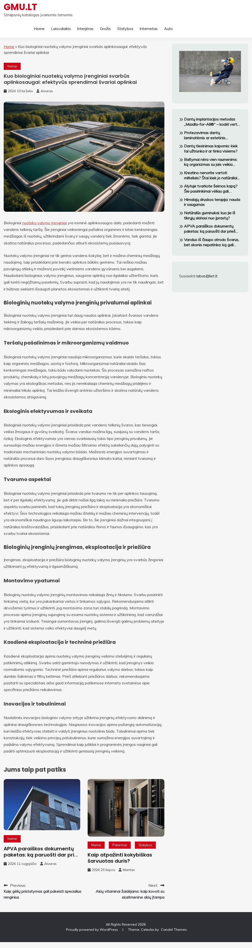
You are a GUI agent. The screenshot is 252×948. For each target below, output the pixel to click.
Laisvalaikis (61, 28)
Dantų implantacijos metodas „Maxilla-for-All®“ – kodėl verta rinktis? (211, 122)
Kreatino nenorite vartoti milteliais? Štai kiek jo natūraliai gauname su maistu (210, 175)
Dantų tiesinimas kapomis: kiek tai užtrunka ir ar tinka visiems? (211, 148)
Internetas (149, 28)
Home (39, 28)
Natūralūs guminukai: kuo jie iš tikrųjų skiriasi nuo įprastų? (209, 215)
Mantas (129, 870)
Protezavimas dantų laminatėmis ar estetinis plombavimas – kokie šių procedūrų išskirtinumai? (205, 135)
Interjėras (85, 28)
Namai (12, 66)
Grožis (105, 28)
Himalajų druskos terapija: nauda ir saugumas (212, 202)
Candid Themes (174, 929)
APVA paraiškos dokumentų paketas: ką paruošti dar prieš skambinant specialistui (42, 854)
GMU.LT (20, 6)
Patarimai (119, 845)
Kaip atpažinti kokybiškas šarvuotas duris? (120, 857)
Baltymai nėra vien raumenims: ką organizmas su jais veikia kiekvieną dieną (210, 162)
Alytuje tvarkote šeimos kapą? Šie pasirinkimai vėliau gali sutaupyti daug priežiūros (210, 188)
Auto (168, 28)
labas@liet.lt (207, 275)
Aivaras (47, 91)
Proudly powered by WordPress (92, 929)
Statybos (125, 28)
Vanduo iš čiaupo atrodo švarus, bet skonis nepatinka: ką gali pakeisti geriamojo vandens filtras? (211, 242)
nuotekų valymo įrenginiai (44, 222)
